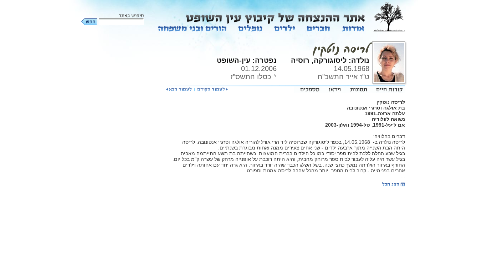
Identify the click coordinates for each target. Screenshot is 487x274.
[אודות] (352, 28)
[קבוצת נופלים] (250, 28)
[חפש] (89, 21)
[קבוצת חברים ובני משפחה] (192, 28)
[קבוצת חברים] (318, 28)
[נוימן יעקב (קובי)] (179, 89)
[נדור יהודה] (212, 89)
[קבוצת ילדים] (284, 28)
